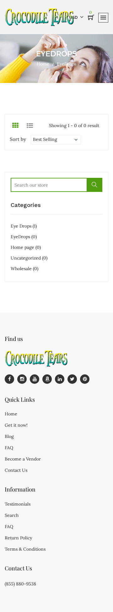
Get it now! (16, 425)
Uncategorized (29, 258)
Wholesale (24, 268)
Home (43, 64)
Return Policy (18, 538)
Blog (9, 436)
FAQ (9, 447)
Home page (26, 247)
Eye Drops (24, 226)
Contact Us (16, 470)
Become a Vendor (23, 459)
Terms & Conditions (25, 549)
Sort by (18, 139)
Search (12, 515)
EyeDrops (24, 236)
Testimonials (17, 504)
